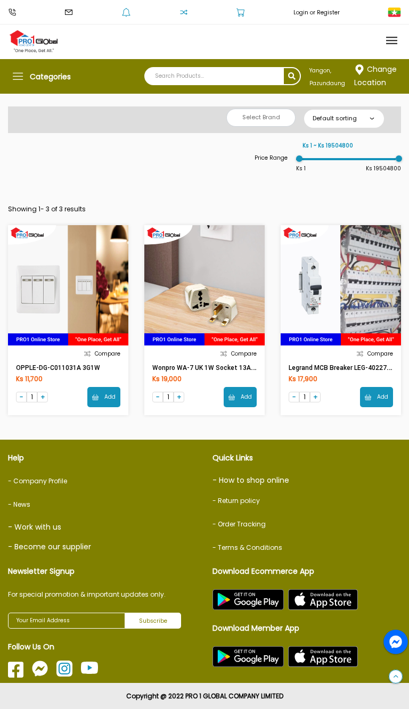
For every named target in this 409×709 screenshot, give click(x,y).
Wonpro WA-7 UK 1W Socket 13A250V (209, 368)
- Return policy (236, 500)
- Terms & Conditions (247, 547)
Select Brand (261, 117)
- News (19, 504)
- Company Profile (37, 480)
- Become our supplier (49, 546)
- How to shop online (250, 480)
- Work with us (34, 527)
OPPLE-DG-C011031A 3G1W (58, 368)
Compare (107, 354)
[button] (396, 677)
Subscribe (153, 621)
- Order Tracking (239, 524)
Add (109, 397)
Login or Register (316, 13)
